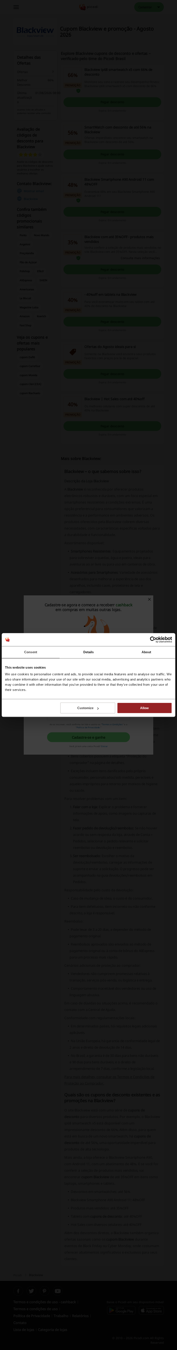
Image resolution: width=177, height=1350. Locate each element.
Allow (144, 708)
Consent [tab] (30, 652)
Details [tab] (88, 652)
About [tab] (146, 652)
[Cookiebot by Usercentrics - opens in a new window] (153, 639)
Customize (85, 708)
